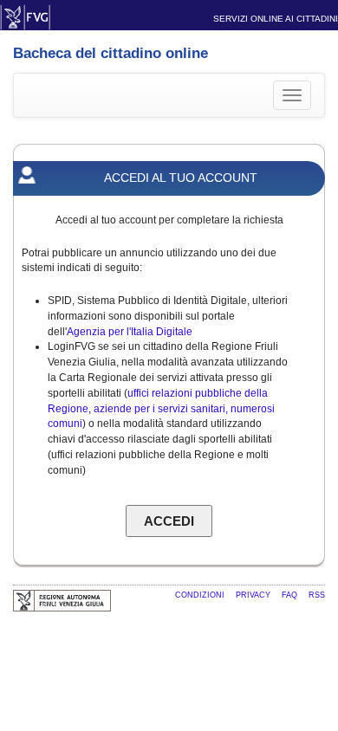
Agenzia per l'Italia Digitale (129, 332)
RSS (317, 595)
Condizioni (201, 595)
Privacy (254, 595)
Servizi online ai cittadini (275, 18)
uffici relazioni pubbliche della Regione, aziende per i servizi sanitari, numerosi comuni (161, 408)
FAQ (291, 595)
